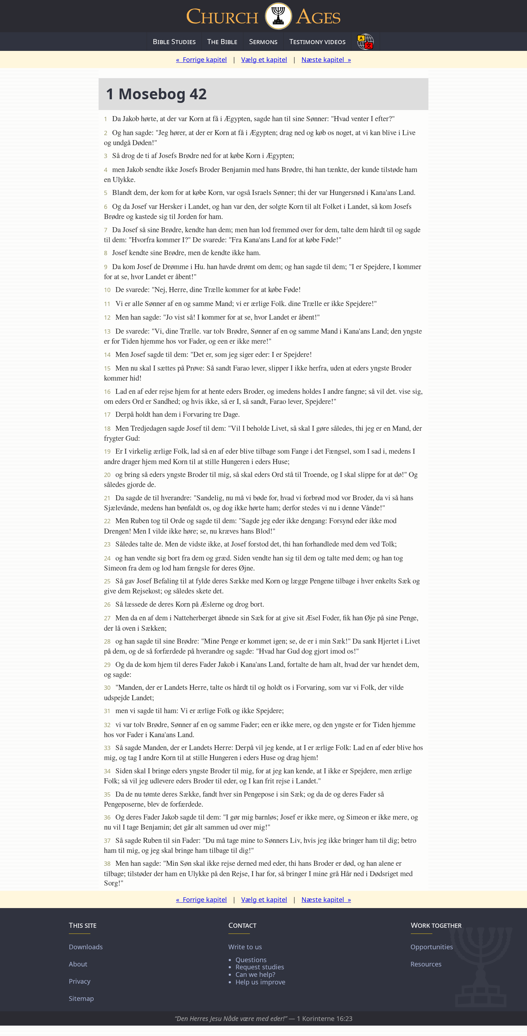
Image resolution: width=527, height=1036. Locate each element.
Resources (426, 964)
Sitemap (81, 998)
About (78, 964)
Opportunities (431, 946)
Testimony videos (317, 41)
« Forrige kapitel (201, 59)
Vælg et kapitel (264, 59)
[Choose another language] (365, 41)
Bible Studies (174, 41)
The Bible (222, 41)
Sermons (263, 41)
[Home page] (263, 16)
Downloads (86, 946)
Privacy (79, 981)
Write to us (256, 964)
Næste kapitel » (326, 59)
